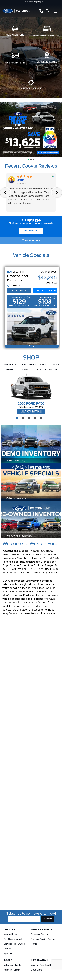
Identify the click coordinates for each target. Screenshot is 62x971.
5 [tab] (41, 418)
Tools (8, 960)
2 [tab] (22, 418)
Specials (8, 954)
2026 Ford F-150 (31, 403)
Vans (43, 365)
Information (39, 960)
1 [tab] (16, 418)
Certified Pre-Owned (14, 944)
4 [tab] (35, 418)
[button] (31, 129)
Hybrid (10, 369)
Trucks (54, 365)
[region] (31, 131)
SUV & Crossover (47, 369)
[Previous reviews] (5, 192)
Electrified (29, 365)
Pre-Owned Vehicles (14, 939)
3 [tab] (28, 418)
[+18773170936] (40, 11)
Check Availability (45, 291)
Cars (25, 369)
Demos (7, 949)
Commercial (10, 365)
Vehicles (9, 930)
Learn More (19, 291)
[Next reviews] (57, 192)
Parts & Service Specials (43, 939)
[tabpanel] (31, 393)
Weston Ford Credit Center (44, 965)
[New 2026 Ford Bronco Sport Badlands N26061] (32, 326)
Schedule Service (39, 934)
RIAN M (20, 180)
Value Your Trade (12, 965)
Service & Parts (41, 930)
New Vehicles (10, 934)
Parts (34, 944)
